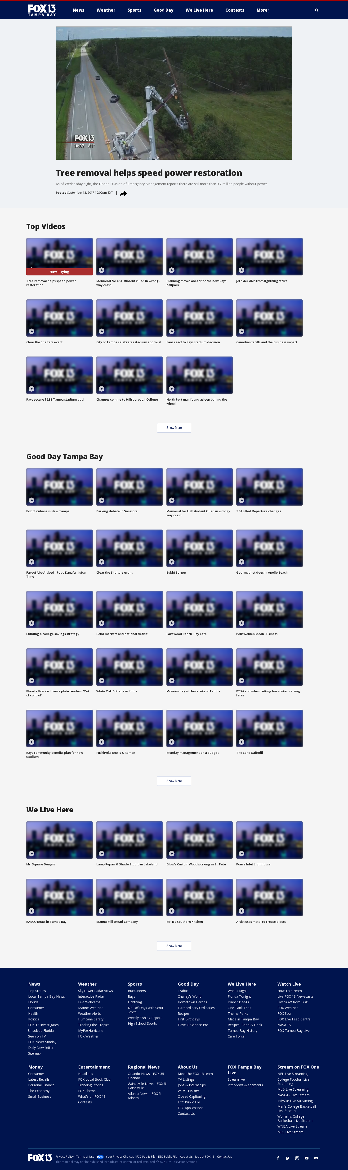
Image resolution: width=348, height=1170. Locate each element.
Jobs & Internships (192, 1085)
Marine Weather (90, 1007)
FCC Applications (190, 1108)
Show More (174, 428)
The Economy (38, 1090)
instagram (297, 1158)
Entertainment (94, 1067)
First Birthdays (189, 1019)
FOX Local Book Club (94, 1079)
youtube (306, 1158)
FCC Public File (189, 1102)
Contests (85, 1102)
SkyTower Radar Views (95, 990)
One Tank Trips (239, 1007)
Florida (33, 1002)
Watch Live (289, 984)
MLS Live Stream (290, 1132)
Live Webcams (89, 1002)
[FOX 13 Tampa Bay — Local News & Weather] (43, 10)
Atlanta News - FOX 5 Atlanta (144, 1095)
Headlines (85, 1073)
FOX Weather (88, 1036)
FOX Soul (284, 1013)
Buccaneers (137, 990)
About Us (187, 1067)
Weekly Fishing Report (145, 1017)
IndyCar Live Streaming (295, 1100)
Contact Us (186, 1113)
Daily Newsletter (41, 1047)
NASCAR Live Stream (293, 1095)
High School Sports (142, 1023)
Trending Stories (90, 1085)
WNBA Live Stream (292, 1126)
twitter (287, 1158)
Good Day (188, 984)
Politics (33, 1019)
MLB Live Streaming (292, 1089)
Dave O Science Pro (193, 1025)
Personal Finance (41, 1085)
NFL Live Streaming (292, 1073)
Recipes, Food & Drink (245, 1025)
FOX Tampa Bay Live (293, 1030)
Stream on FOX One (298, 1067)
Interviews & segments (245, 1085)
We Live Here (242, 984)
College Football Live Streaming (293, 1081)
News (34, 984)
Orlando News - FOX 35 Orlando (146, 1075)
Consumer (36, 1007)
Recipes (184, 1013)
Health (33, 1013)
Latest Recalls (38, 1079)
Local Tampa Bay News (46, 996)
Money (35, 1067)
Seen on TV (37, 1036)
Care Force (236, 1036)
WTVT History (188, 1090)
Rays (131, 996)
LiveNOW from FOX (292, 1002)
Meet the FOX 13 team (195, 1073)
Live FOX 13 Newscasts (295, 996)
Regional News (144, 1067)
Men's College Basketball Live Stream (296, 1108)
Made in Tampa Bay (243, 1019)
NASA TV (284, 1025)
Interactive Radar (91, 996)
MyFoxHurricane (90, 1030)
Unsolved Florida (41, 1030)
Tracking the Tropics (93, 1025)
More (262, 10)
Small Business (39, 1096)
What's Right (237, 990)
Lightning (135, 1002)
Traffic (183, 990)
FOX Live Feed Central (294, 1019)
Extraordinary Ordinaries (196, 1007)
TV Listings (186, 1079)
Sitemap (34, 1053)
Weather (87, 984)
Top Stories (37, 990)
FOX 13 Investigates (43, 1025)
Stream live (236, 1079)
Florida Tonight (239, 996)
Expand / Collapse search (317, 10)
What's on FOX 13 (92, 1096)
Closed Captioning (191, 1096)
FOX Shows (87, 1090)
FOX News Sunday (42, 1042)
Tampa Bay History (242, 1030)
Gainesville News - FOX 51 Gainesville (148, 1085)
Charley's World (189, 996)
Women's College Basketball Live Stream (294, 1118)
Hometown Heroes (192, 1002)
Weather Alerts (89, 1013)
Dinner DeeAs (238, 1002)
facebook (278, 1158)
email (316, 1158)
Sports (135, 984)
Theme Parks (238, 1013)
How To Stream (289, 990)
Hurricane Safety (90, 1019)
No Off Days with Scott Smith (145, 1009)
